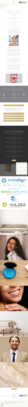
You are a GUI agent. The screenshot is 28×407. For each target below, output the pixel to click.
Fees (17, 391)
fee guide (10, 72)
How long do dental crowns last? (8, 113)
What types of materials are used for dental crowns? (11, 120)
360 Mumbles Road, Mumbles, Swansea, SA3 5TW (7, 395)
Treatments (18, 1)
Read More (14, 160)
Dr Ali (16, 65)
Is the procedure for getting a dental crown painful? (11, 116)
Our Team (13, 391)
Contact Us (24, 2)
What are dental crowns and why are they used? (10, 105)
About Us (11, 391)
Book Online (20, 2)
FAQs (1, 7)
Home (15, 1)
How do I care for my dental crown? (9, 118)
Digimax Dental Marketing (22, 402)
